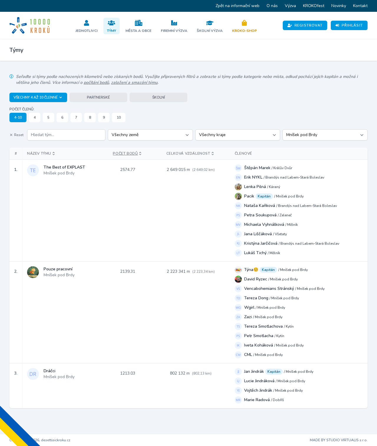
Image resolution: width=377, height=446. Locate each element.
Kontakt (360, 6)
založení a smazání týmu (134, 82)
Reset (19, 135)
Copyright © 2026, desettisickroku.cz (39, 440)
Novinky (338, 6)
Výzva (290, 6)
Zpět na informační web (237, 6)
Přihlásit (352, 25)
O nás (272, 6)
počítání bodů (96, 82)
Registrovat (309, 25)
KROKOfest (313, 6)
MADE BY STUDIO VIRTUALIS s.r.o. (339, 440)
